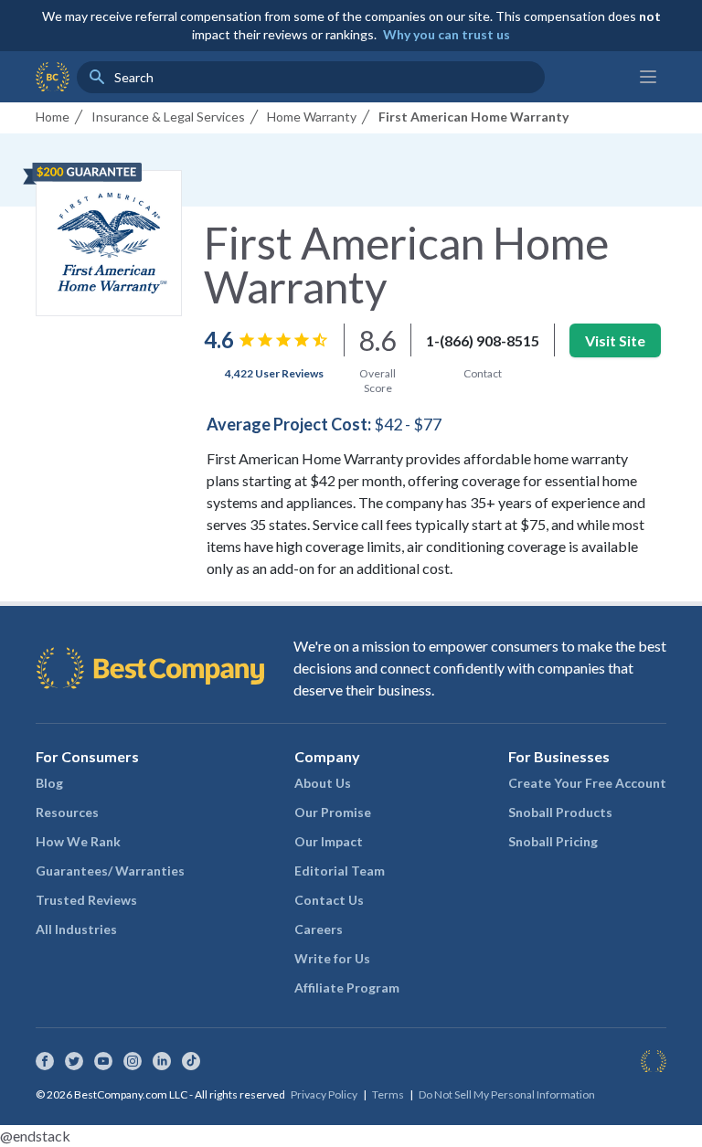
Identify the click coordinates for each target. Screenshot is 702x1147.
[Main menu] (648, 76)
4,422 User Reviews (274, 373)
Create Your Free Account (587, 783)
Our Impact (328, 841)
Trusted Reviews (86, 900)
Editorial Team (339, 870)
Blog (49, 783)
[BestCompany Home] (52, 76)
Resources (67, 812)
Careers (318, 929)
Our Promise (332, 812)
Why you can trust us (446, 34)
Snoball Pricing (553, 841)
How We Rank (78, 841)
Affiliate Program (346, 987)
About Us (322, 783)
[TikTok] (191, 1061)
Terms (388, 1094)
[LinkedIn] (162, 1061)
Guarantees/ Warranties (110, 870)
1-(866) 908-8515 (482, 340)
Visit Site (615, 340)
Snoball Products (560, 812)
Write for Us (332, 958)
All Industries (76, 929)
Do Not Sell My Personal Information (507, 1094)
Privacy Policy (324, 1094)
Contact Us (329, 900)
